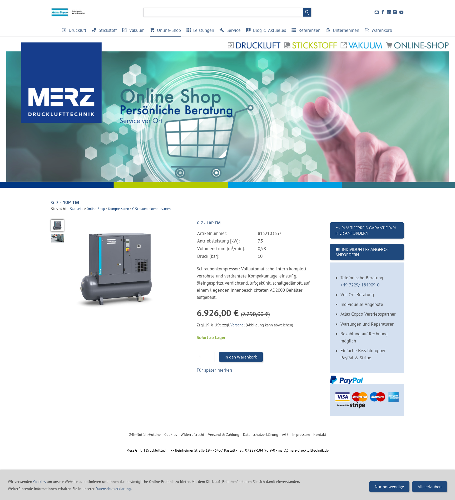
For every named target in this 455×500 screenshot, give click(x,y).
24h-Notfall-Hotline (145, 434)
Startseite (76, 208)
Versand (237, 324)
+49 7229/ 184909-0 (359, 285)
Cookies (170, 434)
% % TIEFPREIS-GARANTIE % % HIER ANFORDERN (365, 230)
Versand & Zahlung (223, 434)
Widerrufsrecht (192, 434)
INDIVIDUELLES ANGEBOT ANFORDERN (362, 252)
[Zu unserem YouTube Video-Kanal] (401, 12)
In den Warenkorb (241, 357)
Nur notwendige (389, 486)
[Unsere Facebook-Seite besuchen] (382, 12)
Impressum (301, 434)
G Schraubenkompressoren (151, 208)
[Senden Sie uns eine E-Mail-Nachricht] (376, 12)
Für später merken (214, 370)
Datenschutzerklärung (260, 434)
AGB (285, 434)
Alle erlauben (430, 486)
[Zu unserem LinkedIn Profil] (389, 12)
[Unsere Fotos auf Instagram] (395, 12)
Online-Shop (96, 208)
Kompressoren (118, 208)
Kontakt (319, 434)
